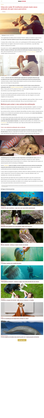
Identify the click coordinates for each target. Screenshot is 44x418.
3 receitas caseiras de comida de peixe (11, 263)
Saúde (2, 317)
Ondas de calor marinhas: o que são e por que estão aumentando (18, 208)
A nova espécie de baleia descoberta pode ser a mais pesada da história (20, 337)
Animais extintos (4, 335)
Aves (2, 243)
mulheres (6, 165)
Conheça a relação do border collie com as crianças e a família (17, 300)
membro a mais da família (17, 87)
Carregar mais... (22, 340)
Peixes (2, 262)
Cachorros (3, 225)
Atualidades (3, 206)
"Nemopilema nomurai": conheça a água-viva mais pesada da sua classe (20, 281)
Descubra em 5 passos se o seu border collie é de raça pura (16, 226)
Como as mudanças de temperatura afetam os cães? (15, 318)
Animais (2, 4)
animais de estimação (31, 51)
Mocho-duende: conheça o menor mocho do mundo (14, 245)
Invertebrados (4, 280)
